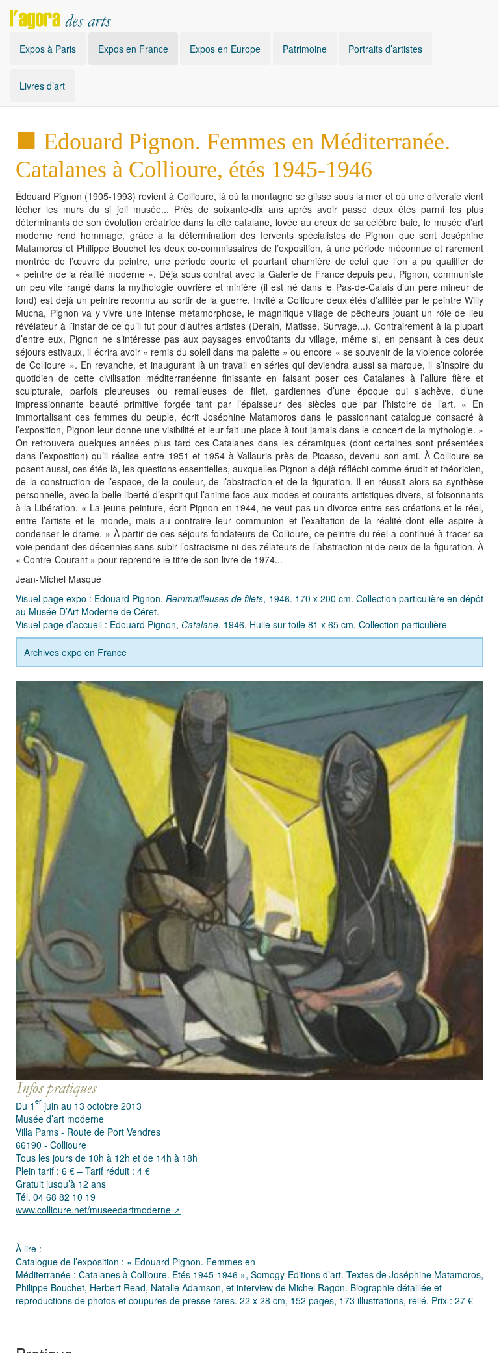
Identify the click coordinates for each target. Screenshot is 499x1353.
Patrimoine (305, 48)
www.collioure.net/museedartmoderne (93, 1209)
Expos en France (133, 48)
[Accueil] (60, 16)
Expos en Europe (225, 48)
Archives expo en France (75, 652)
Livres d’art (42, 85)
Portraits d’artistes (385, 48)
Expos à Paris (47, 48)
